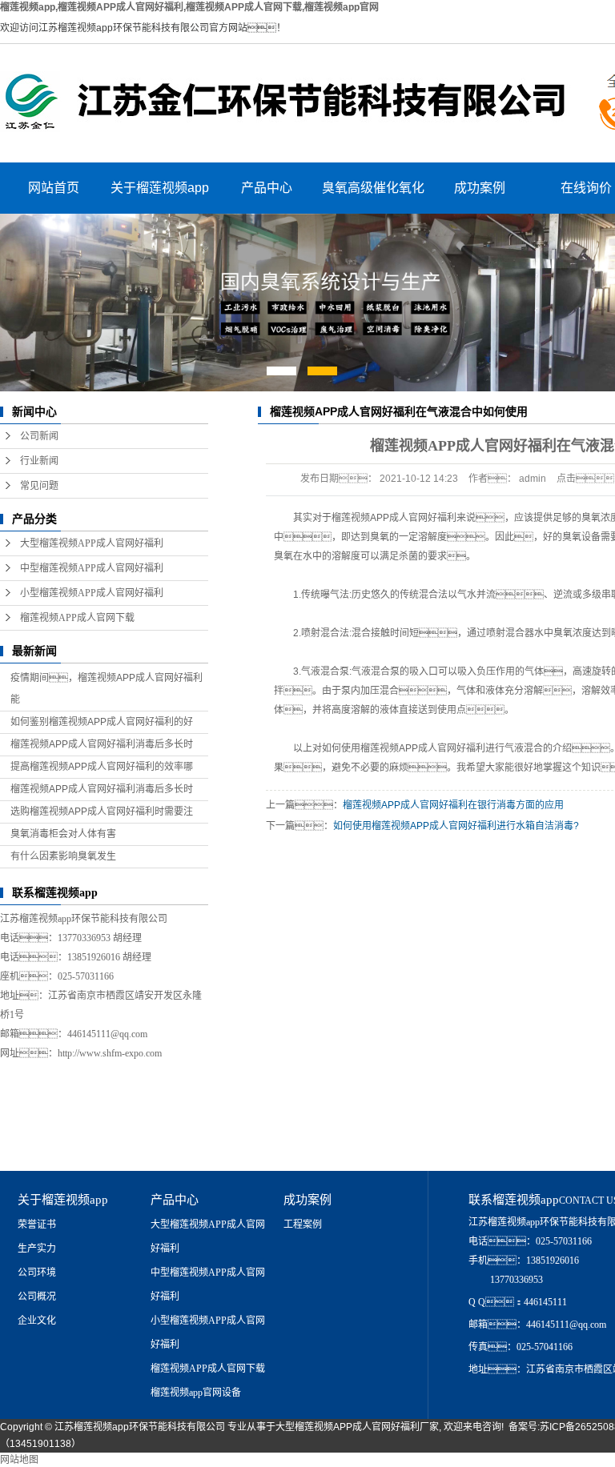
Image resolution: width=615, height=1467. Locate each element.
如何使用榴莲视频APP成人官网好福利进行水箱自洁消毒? (456, 826)
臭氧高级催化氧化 (373, 187)
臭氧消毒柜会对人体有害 (63, 834)
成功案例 (479, 187)
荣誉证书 (37, 1224)
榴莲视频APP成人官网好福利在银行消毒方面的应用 (453, 805)
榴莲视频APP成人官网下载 (77, 617)
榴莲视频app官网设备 (196, 1392)
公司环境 (37, 1272)
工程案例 (302, 1224)
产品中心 (266, 187)
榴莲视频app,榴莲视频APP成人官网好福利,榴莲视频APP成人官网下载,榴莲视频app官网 (189, 7)
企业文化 (37, 1320)
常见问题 (39, 485)
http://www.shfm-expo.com (110, 1053)
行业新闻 (39, 461)
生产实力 (37, 1248)
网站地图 (19, 1459)
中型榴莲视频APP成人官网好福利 (91, 568)
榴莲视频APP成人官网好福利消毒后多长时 (101, 744)
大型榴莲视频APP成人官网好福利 (91, 543)
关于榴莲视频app (160, 187)
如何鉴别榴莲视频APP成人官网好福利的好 (101, 721)
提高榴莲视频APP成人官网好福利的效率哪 (101, 766)
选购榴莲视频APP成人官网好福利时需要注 (101, 811)
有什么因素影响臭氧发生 (63, 856)
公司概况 (37, 1296)
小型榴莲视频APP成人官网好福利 (91, 593)
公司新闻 (39, 436)
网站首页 (53, 187)
